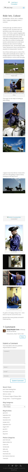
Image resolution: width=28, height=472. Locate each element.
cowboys (20, 18)
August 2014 (6, 427)
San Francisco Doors (8, 456)
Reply (22, 337)
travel (19, 20)
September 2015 (7, 415)
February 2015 (6, 417)
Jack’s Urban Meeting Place (9, 389)
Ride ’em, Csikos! (7, 394)
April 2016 (5, 413)
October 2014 (6, 422)
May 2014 (5, 433)
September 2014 (7, 424)
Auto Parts (5, 440)
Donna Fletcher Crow (13, 329)
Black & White (6, 442)
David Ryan (7, 18)
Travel (4, 458)
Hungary (8, 20)
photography (14, 20)
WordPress (14, 470)
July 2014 (5, 429)
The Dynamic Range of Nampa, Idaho (12, 396)
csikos (4, 20)
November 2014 (7, 420)
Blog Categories (7, 404)
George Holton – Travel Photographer (12, 398)
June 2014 (5, 431)
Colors (4, 444)
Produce (5, 451)
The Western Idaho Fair (8, 391)
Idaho (4, 449)
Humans (5, 447)
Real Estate (5, 453)
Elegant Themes (13, 468)
